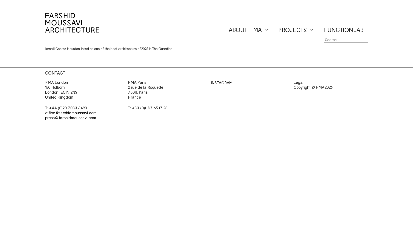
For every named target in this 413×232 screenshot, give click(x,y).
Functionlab (343, 30)
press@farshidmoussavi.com (70, 118)
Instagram (222, 83)
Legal (299, 82)
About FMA (245, 30)
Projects (292, 30)
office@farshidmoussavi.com (71, 113)
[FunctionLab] (72, 29)
